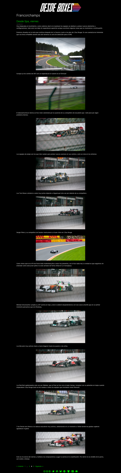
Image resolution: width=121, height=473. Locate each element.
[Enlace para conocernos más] (72, 471)
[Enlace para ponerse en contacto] (76, 471)
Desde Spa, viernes (27, 21)
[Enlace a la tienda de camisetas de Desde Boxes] (68, 471)
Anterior (19, 466)
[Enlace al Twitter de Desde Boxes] (53, 471)
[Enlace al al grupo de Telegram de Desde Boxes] (64, 471)
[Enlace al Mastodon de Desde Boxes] (57, 471)
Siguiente (39, 466)
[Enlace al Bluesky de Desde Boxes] (61, 471)
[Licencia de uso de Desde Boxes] (47, 471)
